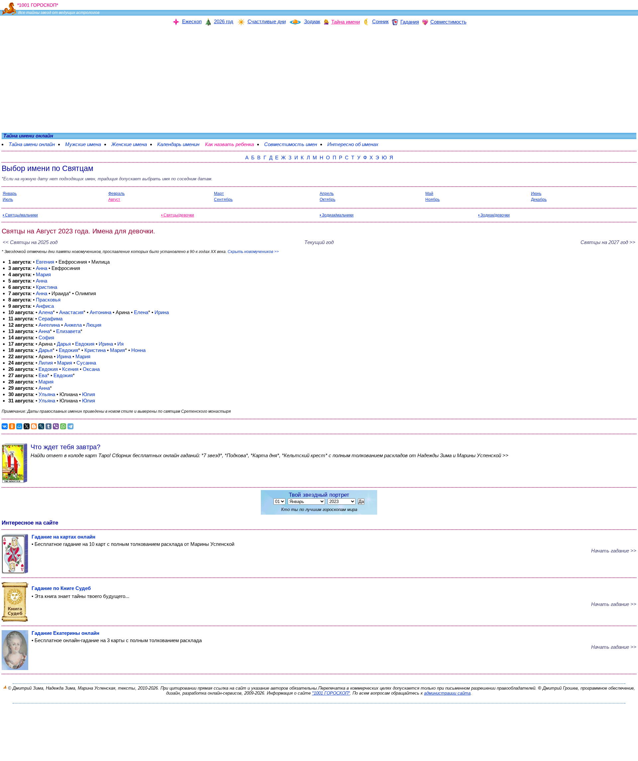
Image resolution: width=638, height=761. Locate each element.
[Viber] (56, 426)
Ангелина (49, 325)
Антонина (100, 312)
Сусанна (86, 363)
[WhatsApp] (63, 426)
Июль (8, 199)
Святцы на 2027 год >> (608, 242)
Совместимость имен (293, 144)
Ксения (70, 369)
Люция (93, 325)
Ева (43, 375)
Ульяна (47, 394)
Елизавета (68, 331)
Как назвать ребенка (232, 144)
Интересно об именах (356, 144)
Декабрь (539, 199)
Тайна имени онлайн (32, 144)
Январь (10, 193)
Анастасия (71, 312)
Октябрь (327, 199)
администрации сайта (447, 693)
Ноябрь (432, 199)
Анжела (73, 325)
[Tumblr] (49, 426)
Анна (41, 268)
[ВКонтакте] (5, 426)
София (46, 337)
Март (219, 193)
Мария (43, 274)
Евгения (45, 262)
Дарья (64, 344)
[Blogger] (34, 426)
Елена (141, 312)
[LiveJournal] (41, 426)
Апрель (327, 193)
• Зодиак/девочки (494, 215)
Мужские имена (83, 144)
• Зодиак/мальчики (337, 215)
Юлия (88, 394)
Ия (120, 344)
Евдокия (84, 344)
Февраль (116, 193)
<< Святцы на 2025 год (30, 242)
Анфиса (45, 306)
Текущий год (319, 242)
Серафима (50, 318)
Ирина (162, 312)
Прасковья (48, 299)
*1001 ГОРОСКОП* (331, 693)
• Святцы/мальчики (20, 215)
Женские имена (129, 144)
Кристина (46, 287)
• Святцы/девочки (177, 215)
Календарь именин (178, 144)
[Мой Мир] (19, 426)
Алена (46, 312)
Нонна (138, 350)
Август (114, 199)
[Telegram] (70, 426)
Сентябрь (223, 199)
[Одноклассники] (12, 426)
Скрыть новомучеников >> (253, 251)
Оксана (91, 369)
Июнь (536, 193)
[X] (27, 426)
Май (429, 193)
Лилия (46, 363)
